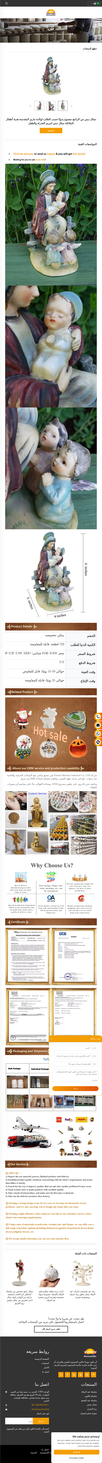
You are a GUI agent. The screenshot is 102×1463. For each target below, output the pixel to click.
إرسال (75, 1088)
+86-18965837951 (40, 1404)
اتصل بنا (45, 1371)
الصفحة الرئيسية (64, 33)
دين (30, 33)
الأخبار (46, 1367)
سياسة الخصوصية (48, 1452)
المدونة (34, 1452)
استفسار (51, 130)
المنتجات (50, 33)
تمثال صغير (39, 33)
